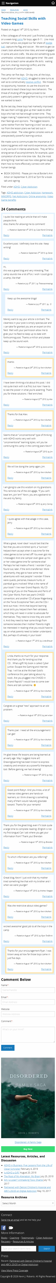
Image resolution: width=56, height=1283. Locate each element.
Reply (6, 235)
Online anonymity (37, 196)
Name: (5, 985)
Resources (14, 10)
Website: (5, 1009)
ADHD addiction (15, 192)
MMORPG (6, 196)
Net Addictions (20, 196)
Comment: (7, 1021)
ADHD (25, 10)
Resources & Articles (23, 1241)
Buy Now (28, 1149)
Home (3, 10)
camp (20, 39)
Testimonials (27, 1237)
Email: (5, 997)
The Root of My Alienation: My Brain (22, 1176)
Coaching (14, 1237)
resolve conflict (33, 82)
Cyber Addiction (29, 186)
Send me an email (10, 1219)
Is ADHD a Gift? (12, 1172)
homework (47, 192)
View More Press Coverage (14, 1270)
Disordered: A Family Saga (28, 1142)
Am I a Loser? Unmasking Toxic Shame (23, 1180)
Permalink (47, 235)
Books (4, 1237)
